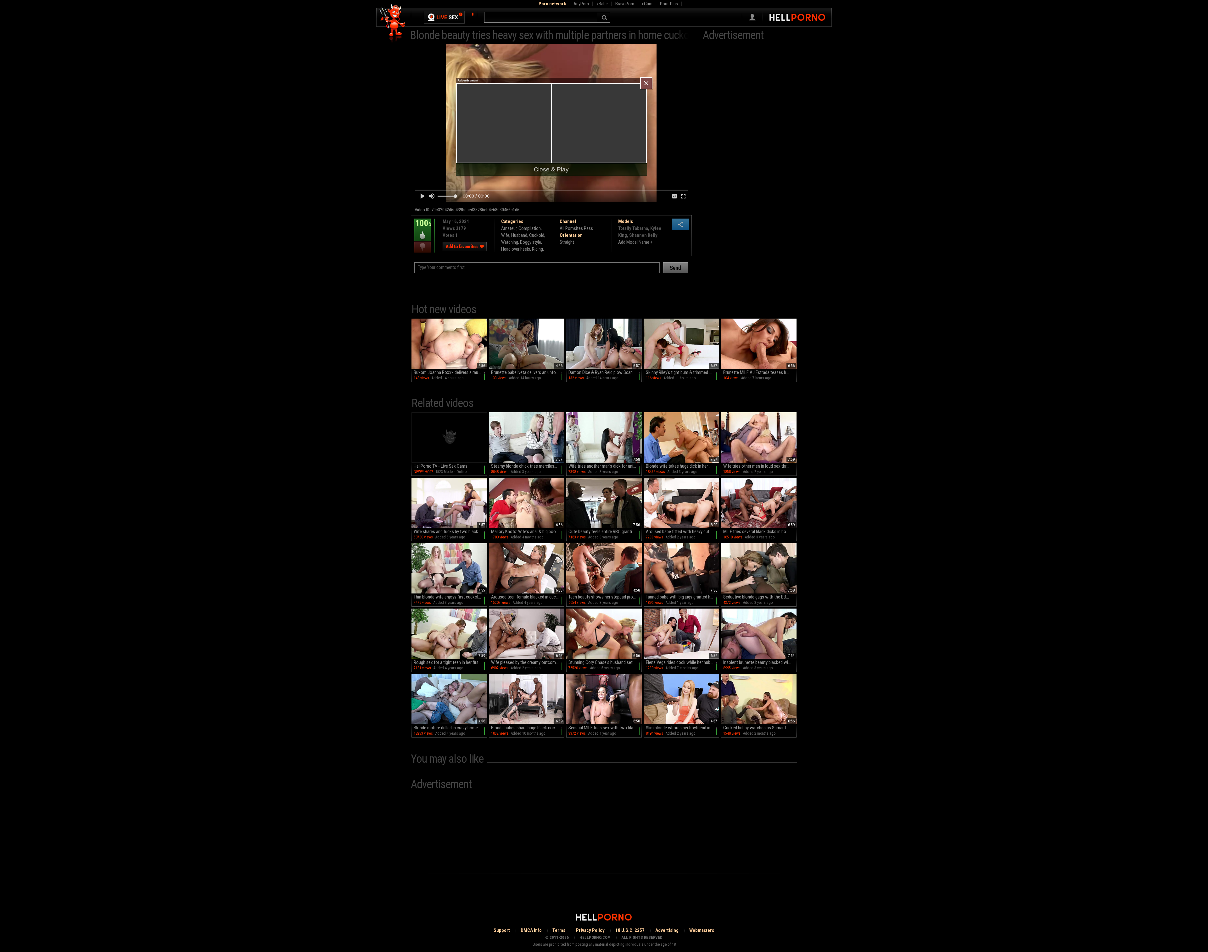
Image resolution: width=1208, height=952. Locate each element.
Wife (505, 235)
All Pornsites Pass (576, 228)
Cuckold (536, 235)
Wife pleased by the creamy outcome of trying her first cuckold (527, 662)
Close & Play (551, 169)
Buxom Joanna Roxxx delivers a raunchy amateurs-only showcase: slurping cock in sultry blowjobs (450, 372)
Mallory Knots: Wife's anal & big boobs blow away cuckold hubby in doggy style (527, 531)
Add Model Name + (635, 242)
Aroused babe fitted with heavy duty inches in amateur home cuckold (682, 531)
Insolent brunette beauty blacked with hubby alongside (760, 662)
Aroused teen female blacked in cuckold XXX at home (527, 597)
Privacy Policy (590, 930)
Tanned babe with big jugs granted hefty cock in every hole (682, 597)
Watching (509, 242)
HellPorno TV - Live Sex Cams (440, 466)
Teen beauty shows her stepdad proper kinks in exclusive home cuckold (605, 597)
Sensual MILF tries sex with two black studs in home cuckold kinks (605, 728)
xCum (647, 4)
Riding (537, 249)
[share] (680, 224)
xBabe (602, 4)
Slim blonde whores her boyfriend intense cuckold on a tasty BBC (682, 728)
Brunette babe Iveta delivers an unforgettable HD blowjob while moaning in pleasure (527, 372)
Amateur (509, 228)
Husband (519, 235)
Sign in (752, 17)
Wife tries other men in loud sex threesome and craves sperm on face (760, 466)
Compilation (529, 228)
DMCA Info (531, 930)
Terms (558, 930)
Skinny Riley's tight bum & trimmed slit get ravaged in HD (682, 372)
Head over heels (515, 249)
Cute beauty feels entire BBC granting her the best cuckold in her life (605, 531)
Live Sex (444, 17)
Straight (567, 242)
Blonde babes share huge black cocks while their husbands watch (527, 728)
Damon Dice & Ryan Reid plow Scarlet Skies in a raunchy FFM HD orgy (605, 372)
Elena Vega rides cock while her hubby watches (682, 662)
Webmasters (701, 930)
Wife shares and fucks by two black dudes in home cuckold (450, 531)
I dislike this (422, 247)
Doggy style (530, 242)
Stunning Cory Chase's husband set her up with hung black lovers (605, 662)
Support (502, 930)
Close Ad (646, 83)
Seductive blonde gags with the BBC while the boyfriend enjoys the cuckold (760, 597)
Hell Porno (392, 23)
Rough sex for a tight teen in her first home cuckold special (450, 662)
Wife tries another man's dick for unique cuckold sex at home (605, 466)
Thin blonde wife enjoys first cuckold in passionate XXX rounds (450, 597)
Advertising (667, 930)
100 (422, 228)
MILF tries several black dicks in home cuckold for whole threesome (760, 531)
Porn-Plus (669, 4)
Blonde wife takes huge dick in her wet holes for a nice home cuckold (682, 466)
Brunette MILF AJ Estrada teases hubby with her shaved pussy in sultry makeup (760, 372)
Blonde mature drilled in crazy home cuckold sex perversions (450, 728)
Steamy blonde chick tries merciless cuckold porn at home (527, 466)
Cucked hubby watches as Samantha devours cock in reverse (760, 728)
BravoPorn (624, 4)
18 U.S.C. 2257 (630, 930)
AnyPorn (581, 4)
